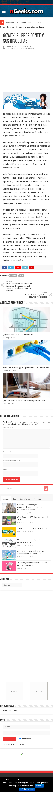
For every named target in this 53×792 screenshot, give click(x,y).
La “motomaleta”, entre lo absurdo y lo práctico (36, 295)
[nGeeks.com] (26, 10)
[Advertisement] (24, 68)
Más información (27, 789)
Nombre (7, 452)
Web (5, 469)
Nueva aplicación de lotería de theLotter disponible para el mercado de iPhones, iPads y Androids (19, 286)
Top (14, 499)
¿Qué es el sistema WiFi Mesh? (18, 334)
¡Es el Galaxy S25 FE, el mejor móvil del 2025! (23, 22)
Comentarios (25, 499)
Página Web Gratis (9, 710)
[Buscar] (46, 488)
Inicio (2, 27)
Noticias (15, 48)
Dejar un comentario (31, 48)
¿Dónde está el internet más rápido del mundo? (26, 400)
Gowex (13, 276)
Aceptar (39, 786)
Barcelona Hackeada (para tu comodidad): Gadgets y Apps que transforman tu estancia (31, 507)
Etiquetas (37, 499)
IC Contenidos (11, 46)
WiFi (21, 276)
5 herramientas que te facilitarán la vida (33, 528)
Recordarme (26, 739)
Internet (10, 27)
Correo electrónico (11, 461)
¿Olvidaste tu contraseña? (13, 744)
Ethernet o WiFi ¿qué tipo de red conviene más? (26, 367)
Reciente (6, 499)
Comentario (8, 428)
